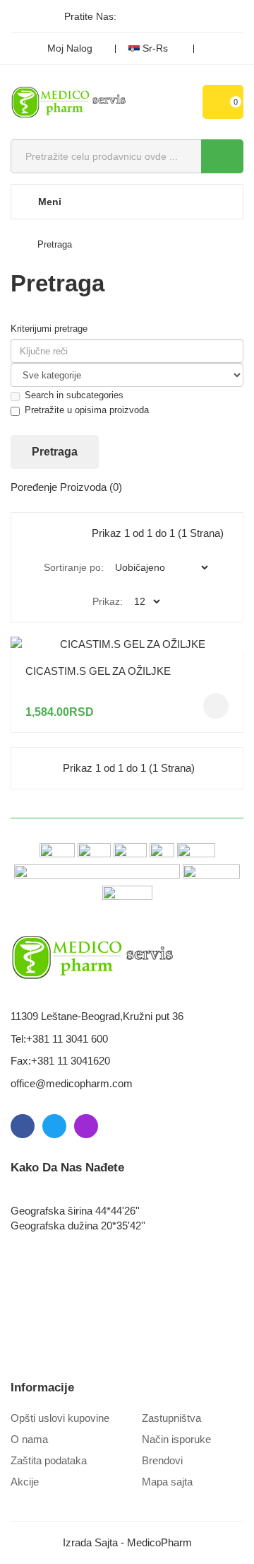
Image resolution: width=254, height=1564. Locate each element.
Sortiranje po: (74, 567)
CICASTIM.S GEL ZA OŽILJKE (98, 671)
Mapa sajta (167, 1482)
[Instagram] (179, 16)
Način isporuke (176, 1439)
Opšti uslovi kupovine (60, 1418)
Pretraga (54, 244)
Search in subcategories (74, 395)
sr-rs (155, 48)
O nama (29, 1439)
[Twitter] (156, 16)
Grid (43, 533)
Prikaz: (107, 601)
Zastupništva (171, 1418)
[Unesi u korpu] (216, 706)
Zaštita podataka (49, 1460)
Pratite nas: (90, 16)
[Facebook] (132, 16)
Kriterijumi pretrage (49, 328)
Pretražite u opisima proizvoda (87, 410)
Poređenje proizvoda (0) (66, 487)
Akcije (25, 1482)
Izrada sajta (90, 1542)
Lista (73, 533)
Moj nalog (69, 48)
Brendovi (162, 1460)
